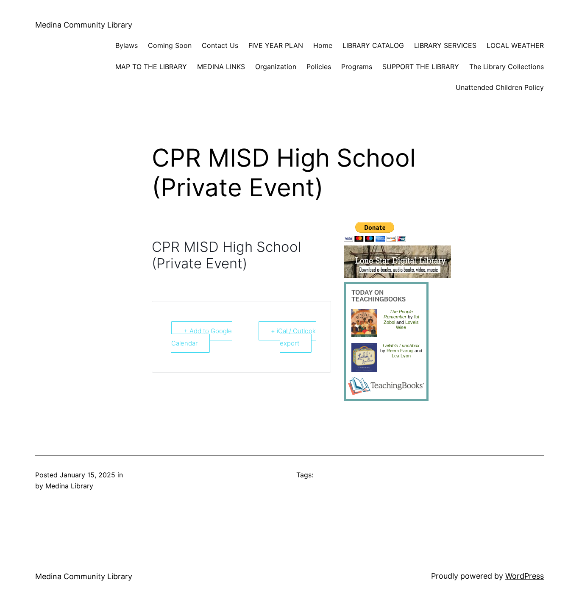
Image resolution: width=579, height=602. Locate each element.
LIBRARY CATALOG (373, 45)
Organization (275, 66)
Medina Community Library (83, 24)
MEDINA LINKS (221, 66)
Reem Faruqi (400, 350)
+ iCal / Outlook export (293, 337)
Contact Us (220, 45)
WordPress (524, 575)
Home (322, 45)
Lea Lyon (401, 355)
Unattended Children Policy (500, 87)
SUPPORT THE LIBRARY (420, 66)
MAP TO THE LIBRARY (151, 66)
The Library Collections (506, 66)
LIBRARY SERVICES (445, 45)
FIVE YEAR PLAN (275, 45)
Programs (356, 66)
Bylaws (126, 45)
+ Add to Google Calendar (201, 337)
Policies (318, 66)
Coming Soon (170, 45)
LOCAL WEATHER (515, 45)
